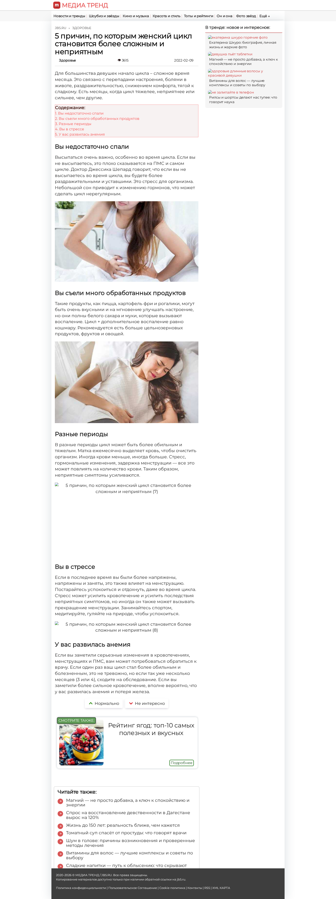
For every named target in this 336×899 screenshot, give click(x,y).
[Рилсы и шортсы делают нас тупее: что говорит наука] (231, 92)
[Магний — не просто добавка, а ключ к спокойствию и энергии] (230, 54)
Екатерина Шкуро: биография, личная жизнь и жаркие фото (242, 44)
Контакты (194, 888)
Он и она (224, 16)
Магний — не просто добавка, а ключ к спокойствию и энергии (243, 61)
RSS (207, 888)
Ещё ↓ (264, 16)
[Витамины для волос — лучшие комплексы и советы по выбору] (244, 75)
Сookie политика (172, 888)
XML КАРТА (221, 888)
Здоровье (67, 60)
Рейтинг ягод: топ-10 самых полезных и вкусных (151, 729)
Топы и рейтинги (198, 16)
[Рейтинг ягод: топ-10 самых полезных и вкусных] (81, 764)
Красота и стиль (166, 16)
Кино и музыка (136, 16)
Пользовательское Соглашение (132, 888)
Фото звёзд (246, 16)
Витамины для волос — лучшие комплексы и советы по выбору (237, 82)
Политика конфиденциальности (81, 888)
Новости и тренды (69, 16)
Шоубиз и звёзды (104, 16)
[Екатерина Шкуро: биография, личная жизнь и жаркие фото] (238, 37)
